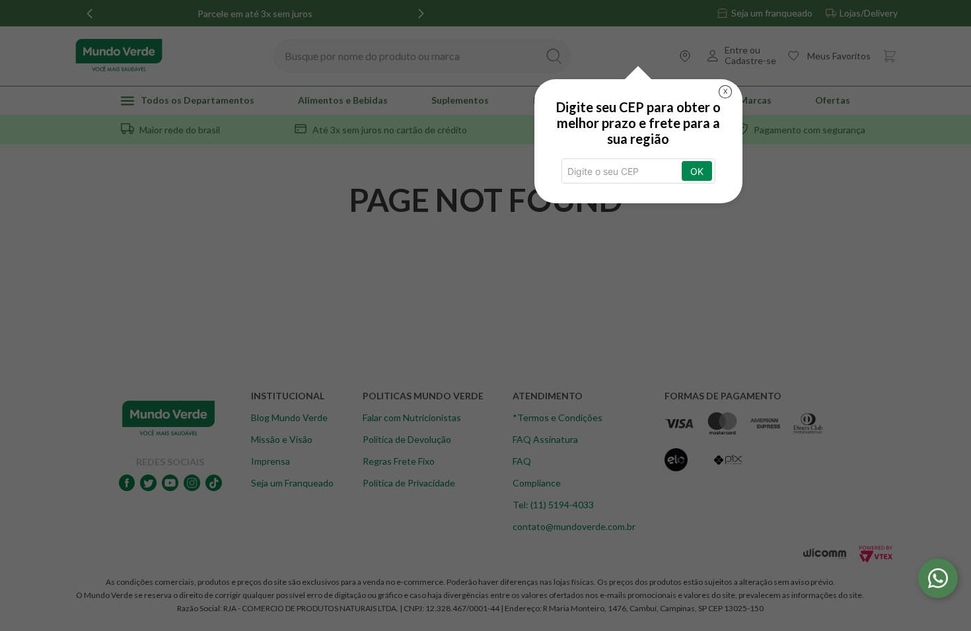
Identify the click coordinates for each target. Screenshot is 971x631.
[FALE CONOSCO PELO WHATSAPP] (938, 578)
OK (696, 171)
